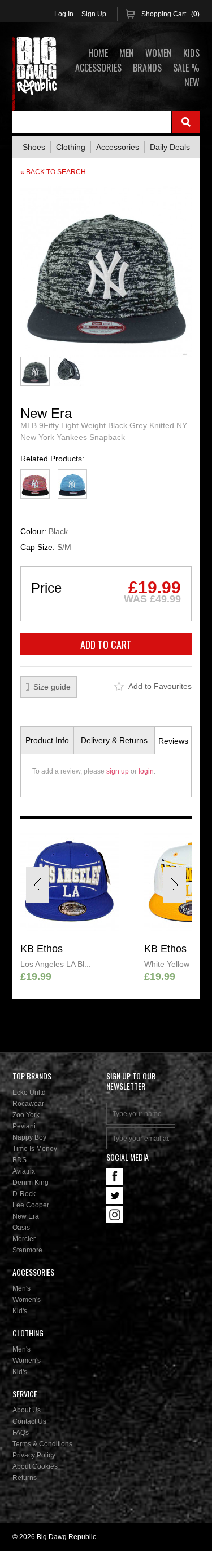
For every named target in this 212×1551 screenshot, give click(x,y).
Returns (24, 1478)
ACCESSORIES (98, 67)
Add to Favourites (160, 686)
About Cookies (35, 1466)
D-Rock (24, 1194)
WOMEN (158, 53)
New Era (25, 1216)
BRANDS (147, 67)
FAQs (20, 1433)
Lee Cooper (30, 1205)
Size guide (52, 686)
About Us (26, 1410)
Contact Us (29, 1421)
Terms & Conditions (42, 1444)
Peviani (24, 1126)
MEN (126, 53)
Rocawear (28, 1104)
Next (174, 885)
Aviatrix (23, 1171)
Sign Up (93, 14)
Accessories (117, 147)
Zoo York (26, 1115)
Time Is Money (34, 1149)
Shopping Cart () (170, 14)
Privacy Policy (33, 1455)
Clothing (70, 147)
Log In (63, 14)
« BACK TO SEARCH (53, 172)
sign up (117, 771)
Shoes (34, 147)
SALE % (186, 67)
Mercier (24, 1239)
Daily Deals (170, 147)
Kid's (19, 1311)
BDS (19, 1160)
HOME (98, 53)
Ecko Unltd (29, 1092)
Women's (26, 1300)
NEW (192, 82)
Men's (21, 1288)
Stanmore (27, 1250)
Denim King (30, 1182)
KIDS (191, 53)
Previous (37, 885)
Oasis (21, 1228)
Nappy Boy (29, 1137)
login (146, 771)
